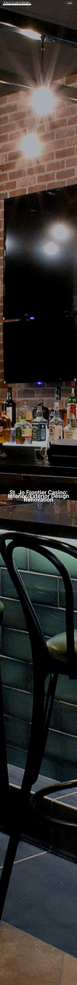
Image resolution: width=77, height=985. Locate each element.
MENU (70, 3)
